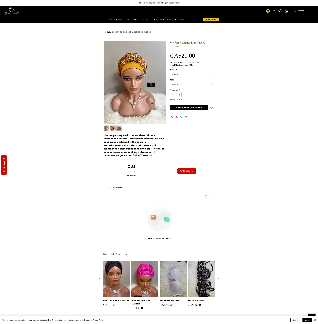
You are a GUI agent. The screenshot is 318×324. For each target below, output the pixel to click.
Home (107, 31)
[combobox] (192, 74)
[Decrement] (172, 94)
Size (172, 80)
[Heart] (280, 10)
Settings (296, 320)
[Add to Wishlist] (211, 107)
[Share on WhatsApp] (181, 117)
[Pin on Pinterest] (176, 117)
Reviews (3, 165)
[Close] (315, 320)
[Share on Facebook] (171, 117)
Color (173, 70)
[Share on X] (185, 117)
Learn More (190, 65)
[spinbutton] (176, 94)
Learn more (174, 3)
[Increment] (179, 94)
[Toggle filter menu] (206, 195)
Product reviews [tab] (115, 187)
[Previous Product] (99, 278)
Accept (307, 320)
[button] (286, 11)
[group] (159, 285)
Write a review (186, 171)
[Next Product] (218, 278)
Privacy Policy (98, 320)
